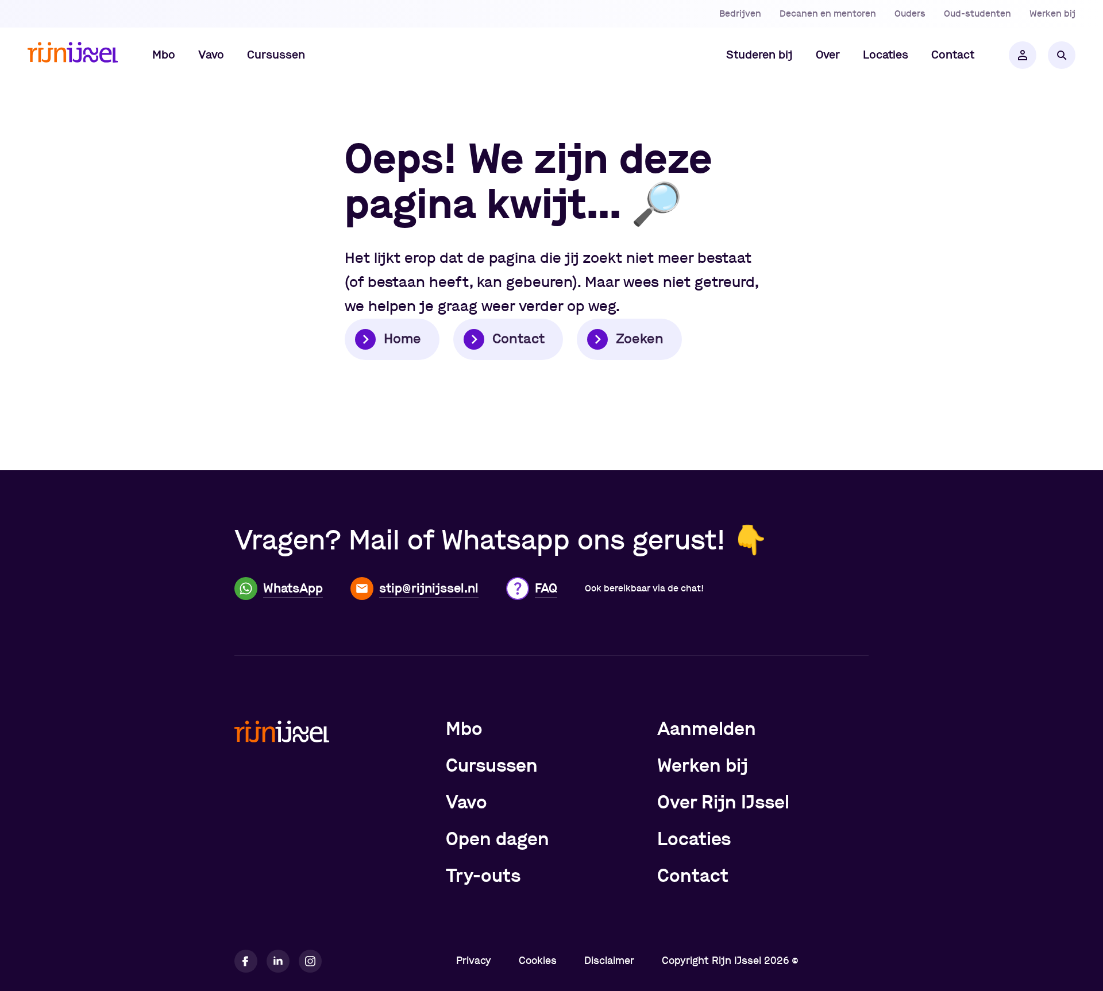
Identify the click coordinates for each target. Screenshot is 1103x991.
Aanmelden (706, 729)
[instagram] (310, 961)
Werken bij (1052, 13)
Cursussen (492, 766)
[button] (164, 55)
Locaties (694, 839)
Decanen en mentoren (828, 13)
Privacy (473, 961)
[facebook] (245, 961)
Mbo (464, 729)
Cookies (538, 961)
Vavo (466, 802)
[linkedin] (278, 961)
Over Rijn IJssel (723, 802)
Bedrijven (740, 13)
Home (402, 339)
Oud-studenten (977, 13)
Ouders (909, 13)
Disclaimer (609, 961)
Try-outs (483, 876)
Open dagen (497, 839)
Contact (518, 339)
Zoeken (640, 339)
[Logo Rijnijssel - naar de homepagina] (73, 55)
